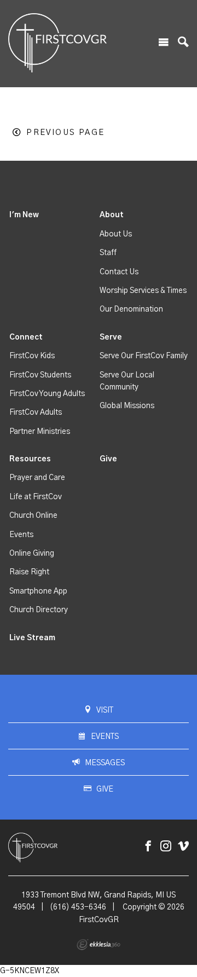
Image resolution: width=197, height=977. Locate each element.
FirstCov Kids (32, 356)
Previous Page (65, 132)
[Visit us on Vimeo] (183, 846)
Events (21, 535)
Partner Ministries (39, 432)
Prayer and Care (37, 478)
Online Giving (31, 553)
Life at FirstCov (35, 497)
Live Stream (32, 638)
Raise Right (29, 572)
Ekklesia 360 (98, 944)
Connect (26, 337)
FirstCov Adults (35, 412)
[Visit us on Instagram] (165, 846)
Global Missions (127, 406)
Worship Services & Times (143, 291)
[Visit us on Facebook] (148, 846)
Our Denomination (131, 309)
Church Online (33, 515)
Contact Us (119, 272)
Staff (108, 253)
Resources (30, 459)
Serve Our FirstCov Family (144, 356)
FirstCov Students (40, 375)
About (112, 215)
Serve (111, 337)
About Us (116, 234)
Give (108, 459)
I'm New (24, 215)
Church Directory (38, 610)
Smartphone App (38, 591)
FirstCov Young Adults (47, 394)
